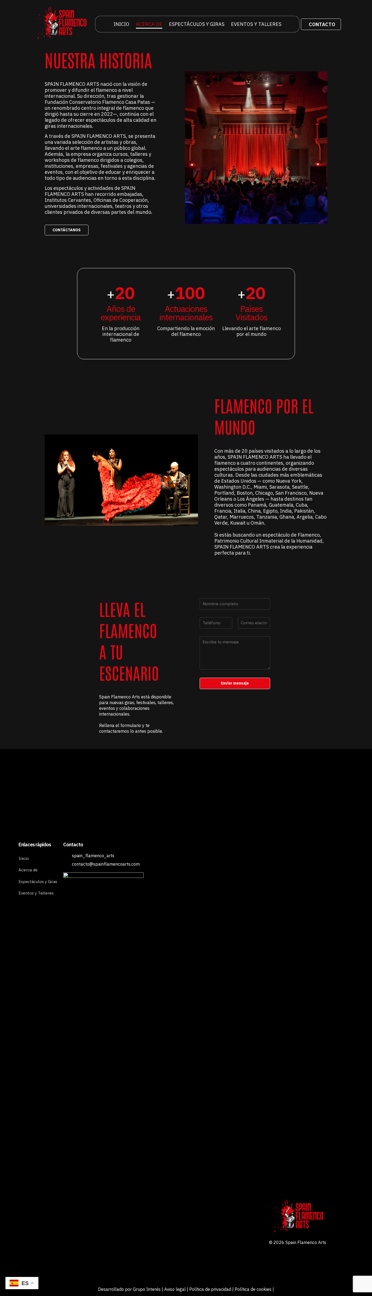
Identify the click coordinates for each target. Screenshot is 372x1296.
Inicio (24, 858)
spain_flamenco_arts (93, 855)
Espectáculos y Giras (38, 881)
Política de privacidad (210, 1289)
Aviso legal (175, 1289)
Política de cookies (253, 1289)
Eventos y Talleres (36, 893)
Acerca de (28, 869)
